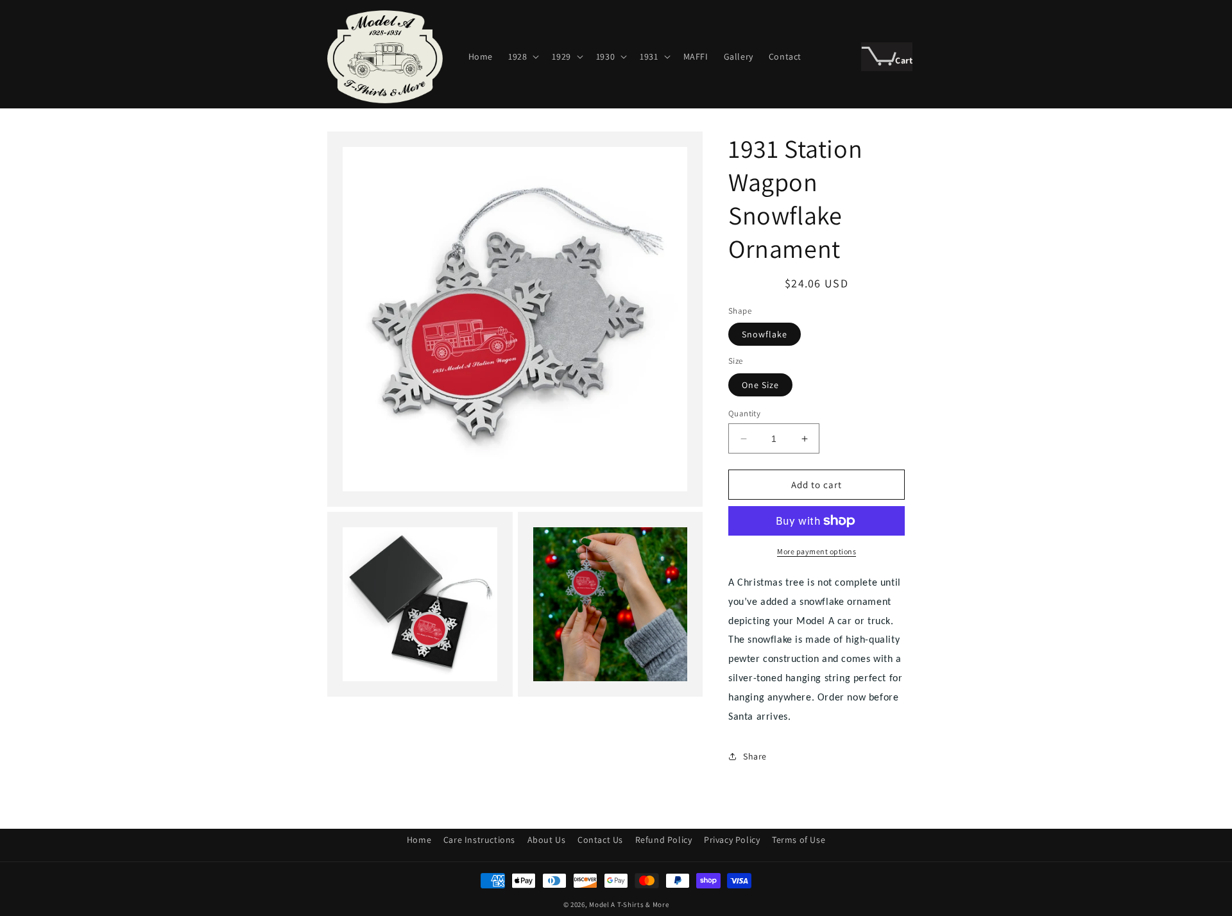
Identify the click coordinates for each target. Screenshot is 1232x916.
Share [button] (755, 756)
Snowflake (764, 334)
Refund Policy (663, 839)
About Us (546, 839)
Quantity (744, 413)
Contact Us (600, 839)
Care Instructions (479, 839)
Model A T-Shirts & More (629, 904)
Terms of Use (798, 839)
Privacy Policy (732, 839)
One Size (760, 385)
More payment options (816, 551)
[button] (522, 56)
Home (419, 839)
